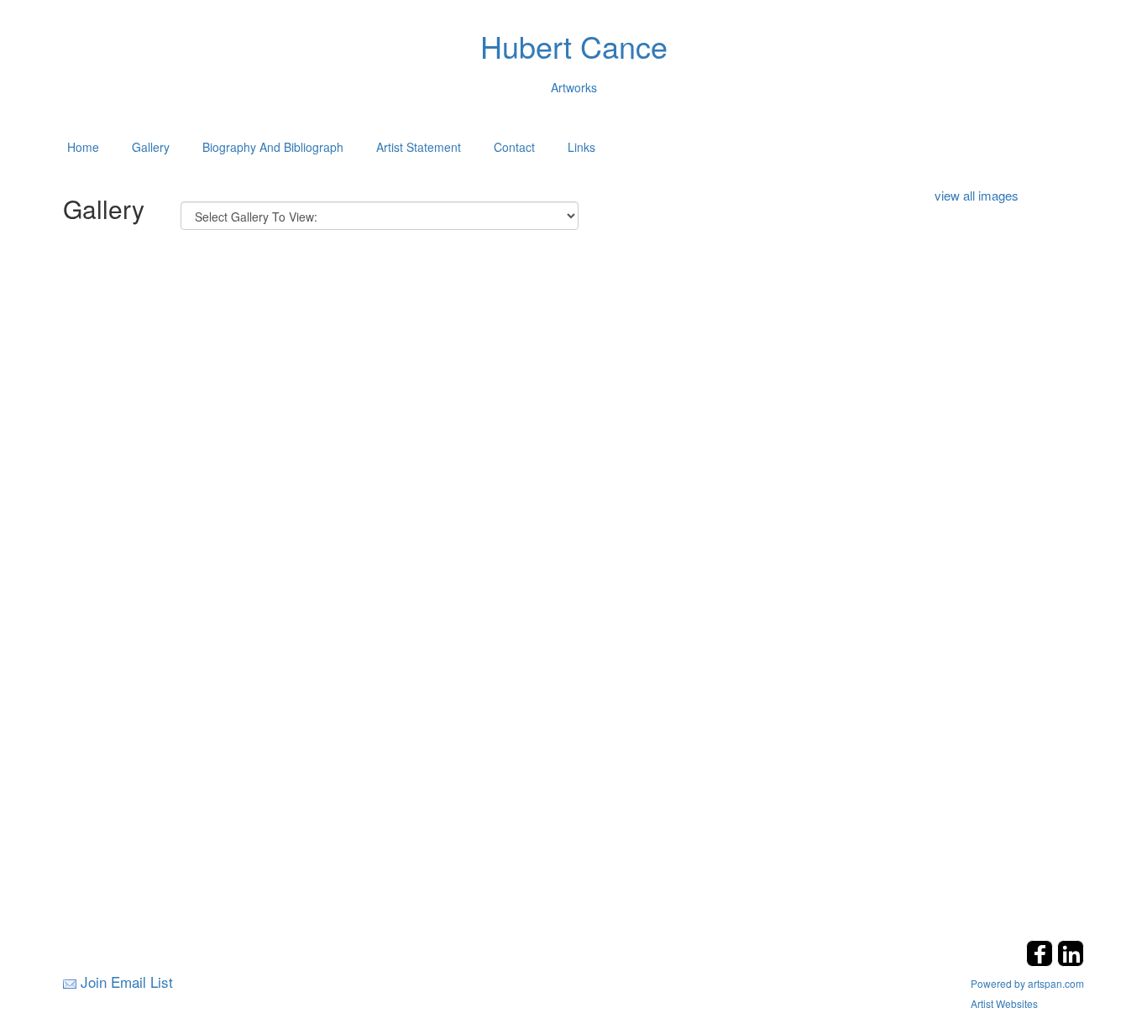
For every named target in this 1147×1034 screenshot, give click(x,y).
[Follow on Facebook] (1041, 961)
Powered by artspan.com (1027, 983)
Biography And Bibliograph (272, 146)
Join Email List (127, 981)
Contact (514, 146)
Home (83, 146)
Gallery (151, 146)
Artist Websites (1004, 1003)
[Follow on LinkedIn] (1070, 961)
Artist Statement (418, 146)
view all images (977, 195)
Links (581, 146)
